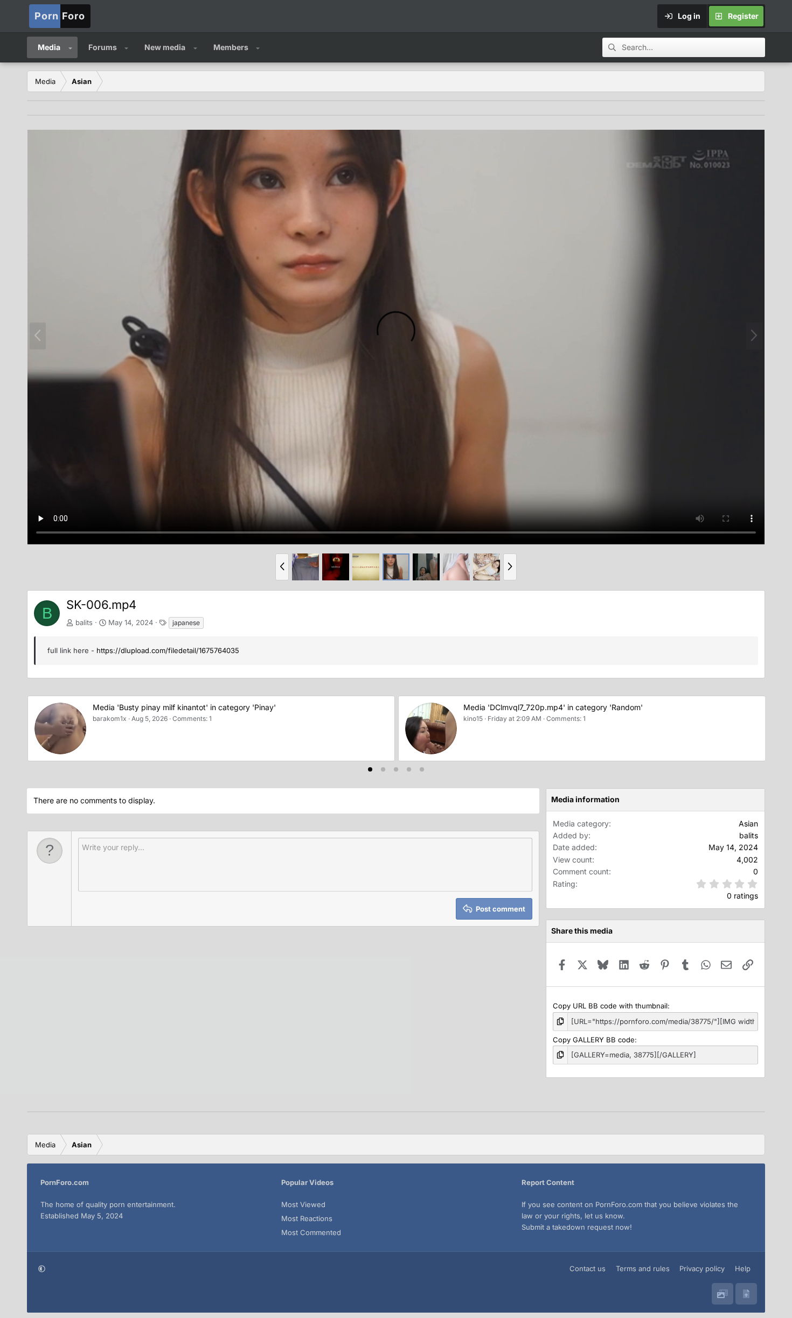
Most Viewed (303, 1204)
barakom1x (109, 718)
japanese (186, 623)
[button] (70, 47)
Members (230, 47)
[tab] (370, 769)
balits (84, 622)
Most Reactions (306, 1218)
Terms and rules (643, 1268)
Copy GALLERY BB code (594, 1039)
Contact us (587, 1268)
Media (49, 47)
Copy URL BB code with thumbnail (610, 1005)
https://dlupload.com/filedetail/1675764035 (167, 650)
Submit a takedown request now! (577, 1227)
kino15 (472, 718)
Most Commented (311, 1232)
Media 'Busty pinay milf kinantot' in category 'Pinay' (183, 707)
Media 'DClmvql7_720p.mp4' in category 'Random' (552, 707)
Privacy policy (702, 1268)
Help (743, 1268)
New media (164, 47)
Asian (748, 823)
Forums (102, 47)
